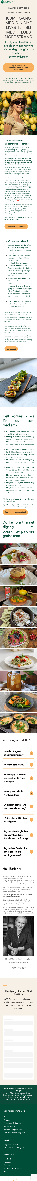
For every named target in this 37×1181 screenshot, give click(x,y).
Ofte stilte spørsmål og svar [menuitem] (14, 1132)
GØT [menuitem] (5, 1171)
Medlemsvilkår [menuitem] (9, 1126)
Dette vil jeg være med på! (15, 512)
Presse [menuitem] (6, 1117)
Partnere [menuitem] (7, 1120)
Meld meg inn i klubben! (16, 226)
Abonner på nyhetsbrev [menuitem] (13, 1129)
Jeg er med (11, 348)
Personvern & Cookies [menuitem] (12, 1123)
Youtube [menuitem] (7, 1165)
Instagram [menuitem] (7, 1162)
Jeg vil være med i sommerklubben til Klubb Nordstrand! (18, 67)
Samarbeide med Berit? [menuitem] (13, 1168)
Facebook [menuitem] (7, 1159)
